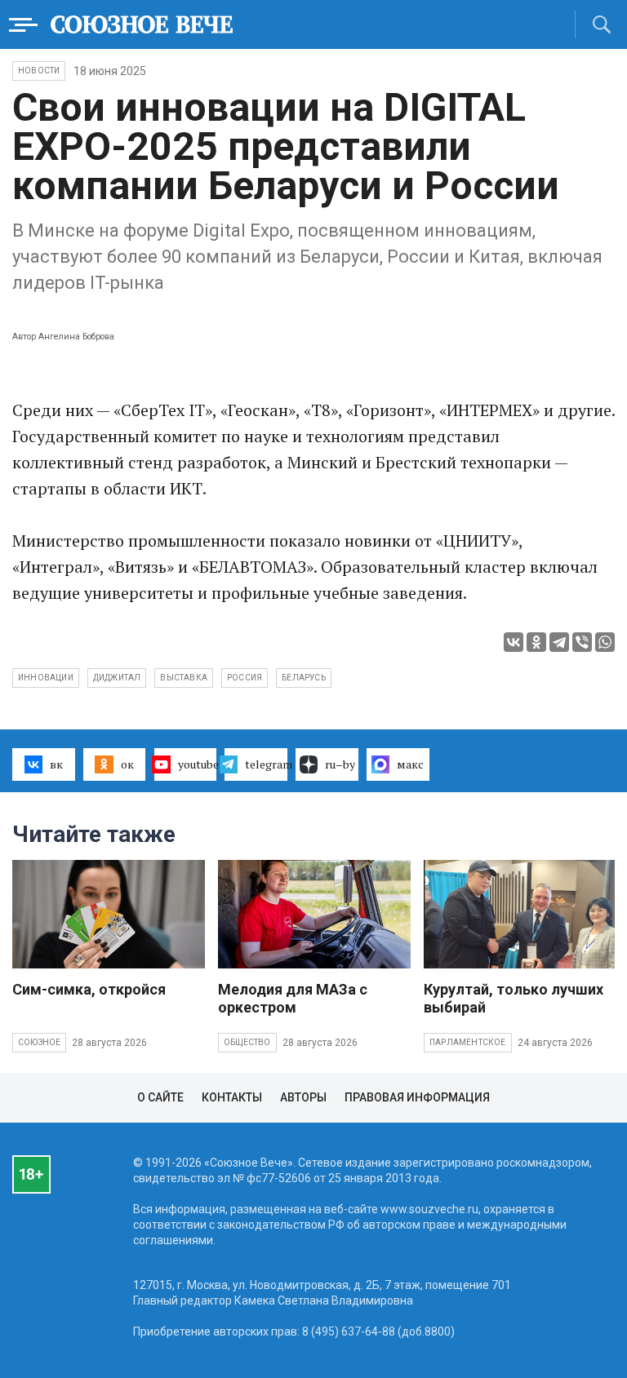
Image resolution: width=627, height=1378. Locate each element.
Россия (244, 677)
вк (56, 764)
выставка (183, 677)
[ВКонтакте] (513, 642)
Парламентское (467, 1042)
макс (410, 764)
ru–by (340, 764)
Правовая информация (417, 1097)
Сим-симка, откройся (89, 989)
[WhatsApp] (605, 642)
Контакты (232, 1097)
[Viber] (582, 642)
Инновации (45, 677)
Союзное (39, 1042)
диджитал (117, 677)
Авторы (303, 1097)
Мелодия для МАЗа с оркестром (292, 998)
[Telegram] (559, 642)
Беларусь (304, 677)
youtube (197, 764)
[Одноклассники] (536, 642)
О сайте (160, 1097)
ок (127, 764)
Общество (247, 1042)
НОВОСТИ (39, 70)
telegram (266, 764)
